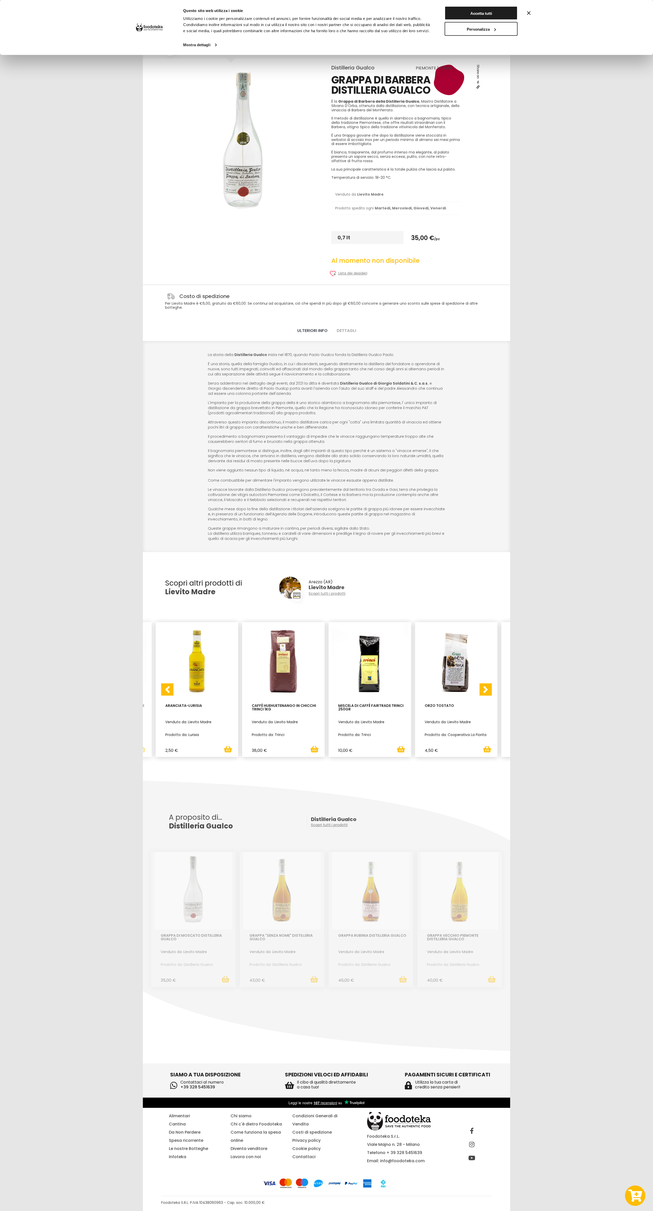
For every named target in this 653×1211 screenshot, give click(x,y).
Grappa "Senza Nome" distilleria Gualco (281, 938)
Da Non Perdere (184, 1132)
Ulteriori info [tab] (312, 331)
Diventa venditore (249, 1148)
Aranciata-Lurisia (183, 706)
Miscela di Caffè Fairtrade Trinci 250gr (371, 708)
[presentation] (167, 689)
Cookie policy (306, 1148)
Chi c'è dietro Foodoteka (256, 1124)
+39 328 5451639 (197, 1087)
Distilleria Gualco (352, 67)
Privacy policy (306, 1140)
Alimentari (179, 1116)
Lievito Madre (190, 592)
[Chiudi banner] (529, 13)
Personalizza (478, 29)
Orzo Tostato (439, 706)
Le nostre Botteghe (188, 1148)
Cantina (177, 1124)
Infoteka (177, 1157)
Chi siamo (241, 1116)
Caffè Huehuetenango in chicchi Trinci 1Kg (284, 708)
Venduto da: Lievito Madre (184, 951)
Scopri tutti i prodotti (327, 593)
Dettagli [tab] (346, 331)
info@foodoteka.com (402, 1161)
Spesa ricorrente (186, 1140)
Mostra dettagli (196, 45)
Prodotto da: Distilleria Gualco (187, 964)
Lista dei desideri (352, 273)
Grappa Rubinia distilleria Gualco (372, 936)
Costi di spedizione (312, 1132)
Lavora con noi (246, 1157)
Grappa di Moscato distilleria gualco (191, 938)
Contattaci (304, 1157)
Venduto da (359, 194)
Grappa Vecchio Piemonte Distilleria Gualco (452, 938)
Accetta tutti (481, 13)
